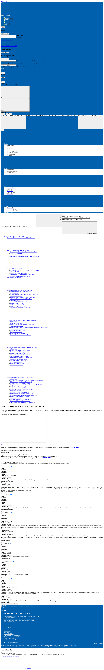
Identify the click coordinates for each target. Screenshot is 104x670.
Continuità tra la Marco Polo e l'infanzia (20, 350)
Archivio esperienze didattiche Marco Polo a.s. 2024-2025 (22, 320)
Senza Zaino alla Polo (16, 253)
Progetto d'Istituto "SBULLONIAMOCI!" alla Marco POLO (26, 270)
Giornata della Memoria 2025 (18, 329)
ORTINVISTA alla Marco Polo (18, 273)
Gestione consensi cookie (10, 639)
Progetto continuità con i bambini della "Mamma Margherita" (26, 385)
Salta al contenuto (5, 1)
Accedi (3, 27)
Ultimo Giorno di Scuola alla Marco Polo (21, 291)
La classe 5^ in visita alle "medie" (19, 359)
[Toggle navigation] (13, 122)
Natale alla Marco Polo (16, 300)
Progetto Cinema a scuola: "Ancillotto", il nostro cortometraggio (26, 380)
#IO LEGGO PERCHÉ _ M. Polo (19, 302)
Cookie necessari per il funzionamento (11, 462)
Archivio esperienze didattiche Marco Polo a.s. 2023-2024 (22, 347)
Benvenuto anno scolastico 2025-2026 (20, 307)
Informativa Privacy (9, 634)
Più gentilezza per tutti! (16, 332)
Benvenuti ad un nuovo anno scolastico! (20, 335)
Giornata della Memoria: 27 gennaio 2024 (21, 357)
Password (18, 37)
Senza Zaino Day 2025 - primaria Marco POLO (22, 324)
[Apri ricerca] (90, 122)
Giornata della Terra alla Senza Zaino (19, 353)
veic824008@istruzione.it (21, 619)
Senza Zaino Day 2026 (16, 296)
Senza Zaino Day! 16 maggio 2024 (19, 351)
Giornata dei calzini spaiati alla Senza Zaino (21, 393)
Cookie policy (7, 631)
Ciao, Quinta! (13, 321)
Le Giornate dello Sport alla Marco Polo (20, 354)
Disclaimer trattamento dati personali (10, 656)
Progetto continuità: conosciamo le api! (20, 383)
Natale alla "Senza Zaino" (17, 398)
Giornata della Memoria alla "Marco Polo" (21, 299)
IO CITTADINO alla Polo (17, 271)
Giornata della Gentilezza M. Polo (19, 303)
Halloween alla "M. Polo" (17, 304)
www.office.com (5, 543)
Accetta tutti (25, 450)
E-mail (17, 60)
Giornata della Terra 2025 (17, 326)
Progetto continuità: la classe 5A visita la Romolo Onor (24, 395)
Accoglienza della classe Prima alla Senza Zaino (22, 402)
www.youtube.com (6, 579)
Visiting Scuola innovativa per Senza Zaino (18, 250)
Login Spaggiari (42, 63)
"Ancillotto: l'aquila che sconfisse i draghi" (21, 382)
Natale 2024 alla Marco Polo (17, 330)
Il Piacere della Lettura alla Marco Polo (20, 276)
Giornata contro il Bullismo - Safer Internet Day (22, 297)
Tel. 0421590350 (10, 617)
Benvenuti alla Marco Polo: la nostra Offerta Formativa (21, 238)
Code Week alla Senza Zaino (17, 333)
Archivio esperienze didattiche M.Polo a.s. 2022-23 (20, 377)
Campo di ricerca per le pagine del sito (10, 226)
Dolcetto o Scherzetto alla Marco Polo (20, 401)
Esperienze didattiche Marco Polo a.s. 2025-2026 (20, 290)
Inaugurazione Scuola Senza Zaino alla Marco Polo (23, 252)
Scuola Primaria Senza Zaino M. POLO (72, 216)
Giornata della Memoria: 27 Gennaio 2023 (21, 396)
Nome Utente (19, 35)
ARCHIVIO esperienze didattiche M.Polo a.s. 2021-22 (76, 218)
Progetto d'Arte (14, 293)
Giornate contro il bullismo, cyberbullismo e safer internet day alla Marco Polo (30, 327)
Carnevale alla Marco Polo (17, 390)
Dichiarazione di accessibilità (11, 637)
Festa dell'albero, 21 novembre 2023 (19, 360)
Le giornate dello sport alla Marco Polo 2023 (21, 389)
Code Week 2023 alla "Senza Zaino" (19, 363)
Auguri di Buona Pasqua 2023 (18, 387)
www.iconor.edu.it (5, 512)
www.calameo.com (6, 466)
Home (63, 215)
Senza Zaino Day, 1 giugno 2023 (18, 386)
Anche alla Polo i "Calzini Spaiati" (19, 356)
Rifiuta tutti (14, 450)
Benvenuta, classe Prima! (16, 365)
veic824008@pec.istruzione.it (21, 620)
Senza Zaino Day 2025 (16, 323)
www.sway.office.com (7, 561)
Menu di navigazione (92, 233)
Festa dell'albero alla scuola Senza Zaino (20, 399)
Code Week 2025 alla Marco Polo (19, 306)
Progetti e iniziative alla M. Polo (15, 268)
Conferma (8, 113)
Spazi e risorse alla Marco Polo (15, 255)
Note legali (7, 632)
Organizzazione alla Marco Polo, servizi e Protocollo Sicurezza (23, 256)
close (2, 130)
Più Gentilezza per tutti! (16, 362)
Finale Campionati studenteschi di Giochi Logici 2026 (24, 294)
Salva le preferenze (13, 604)
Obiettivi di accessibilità (10, 638)
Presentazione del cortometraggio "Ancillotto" (22, 274)
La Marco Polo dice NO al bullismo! (19, 392)
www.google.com (5, 494)
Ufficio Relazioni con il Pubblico (12, 635)
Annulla (3, 113)
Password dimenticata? (6, 40)
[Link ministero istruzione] (8, 2)
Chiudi (2, 73)
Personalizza (4, 450)
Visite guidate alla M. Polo (14, 277)
